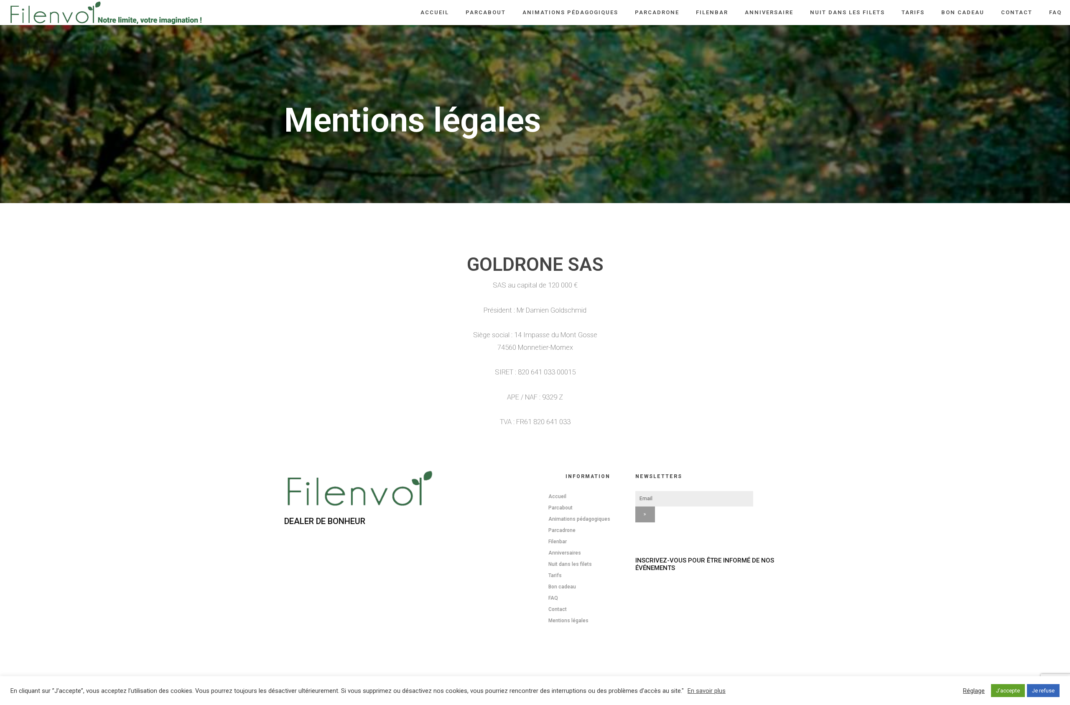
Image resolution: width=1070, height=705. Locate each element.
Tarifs (913, 12)
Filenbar (712, 12)
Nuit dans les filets (847, 12)
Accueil (434, 12)
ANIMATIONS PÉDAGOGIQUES (570, 12)
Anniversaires (564, 553)
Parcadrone (657, 12)
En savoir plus (707, 691)
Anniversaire (769, 12)
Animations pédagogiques (579, 519)
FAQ (1055, 12)
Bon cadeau (962, 12)
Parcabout (486, 12)
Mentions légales (568, 621)
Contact (1016, 12)
